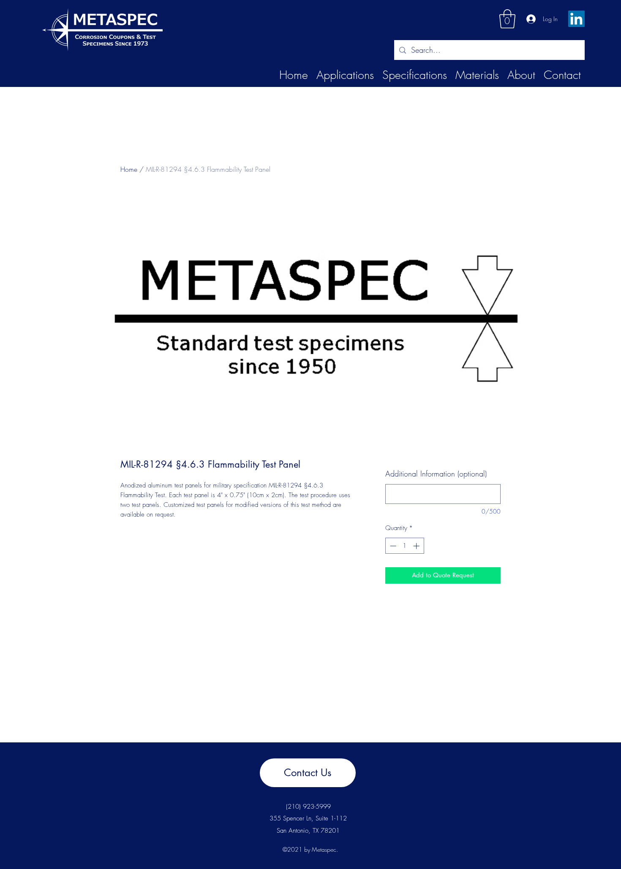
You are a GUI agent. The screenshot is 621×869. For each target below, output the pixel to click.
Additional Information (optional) (436, 473)
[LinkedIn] (576, 19)
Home (128, 169)
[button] (507, 18)
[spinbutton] (404, 546)
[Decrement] (392, 546)
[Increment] (417, 546)
